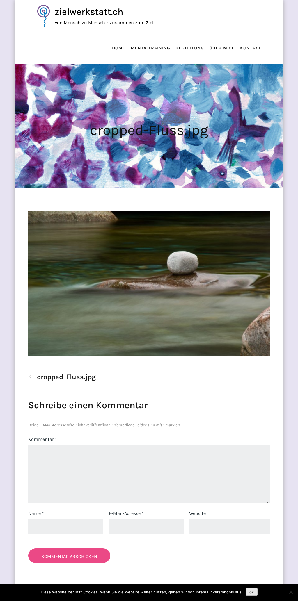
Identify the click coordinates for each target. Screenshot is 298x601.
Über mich (222, 48)
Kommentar (42, 439)
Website (197, 513)
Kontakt (250, 48)
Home (118, 48)
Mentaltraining (150, 48)
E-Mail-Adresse (126, 513)
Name (36, 513)
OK (251, 592)
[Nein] (291, 592)
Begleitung (189, 48)
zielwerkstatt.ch (89, 11)
